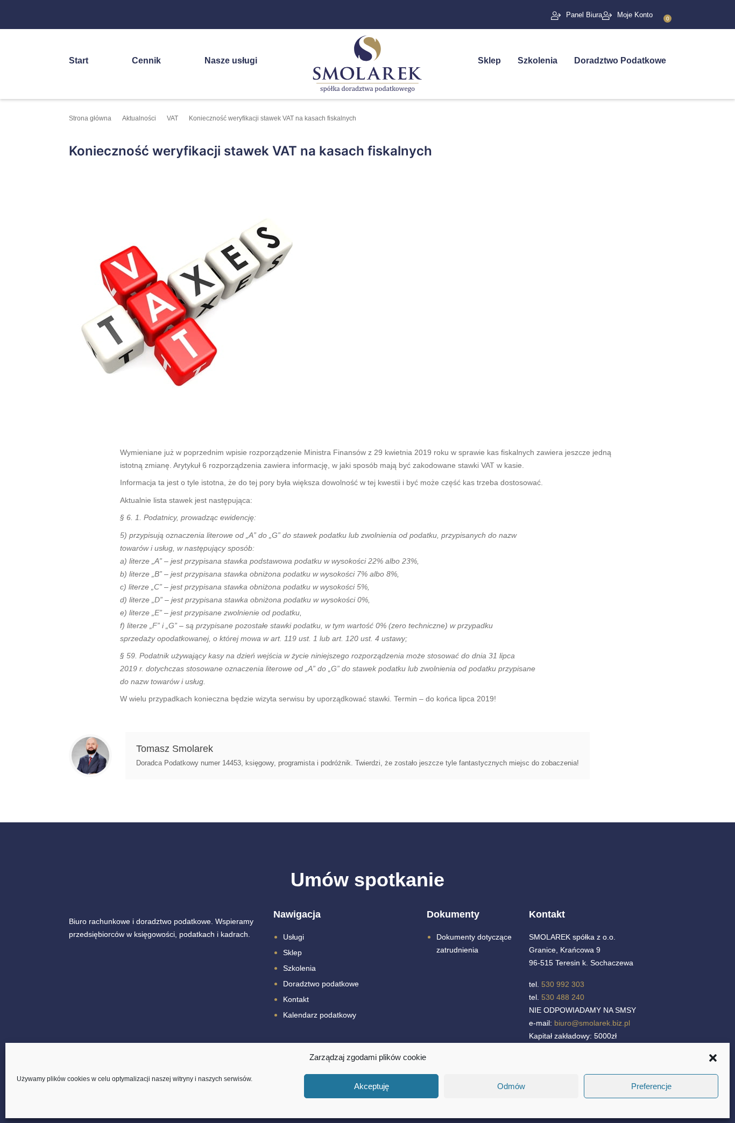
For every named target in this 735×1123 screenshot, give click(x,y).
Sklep (489, 60)
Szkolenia (537, 60)
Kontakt (296, 999)
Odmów (511, 1086)
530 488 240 (562, 997)
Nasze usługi (230, 60)
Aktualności (139, 118)
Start (78, 60)
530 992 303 (562, 984)
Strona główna (90, 118)
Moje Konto (635, 15)
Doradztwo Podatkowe (620, 60)
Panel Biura (584, 15)
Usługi (293, 937)
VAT (172, 118)
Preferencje (651, 1086)
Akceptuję (371, 1086)
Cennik (146, 60)
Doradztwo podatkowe (321, 983)
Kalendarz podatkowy (319, 1015)
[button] (713, 1057)
